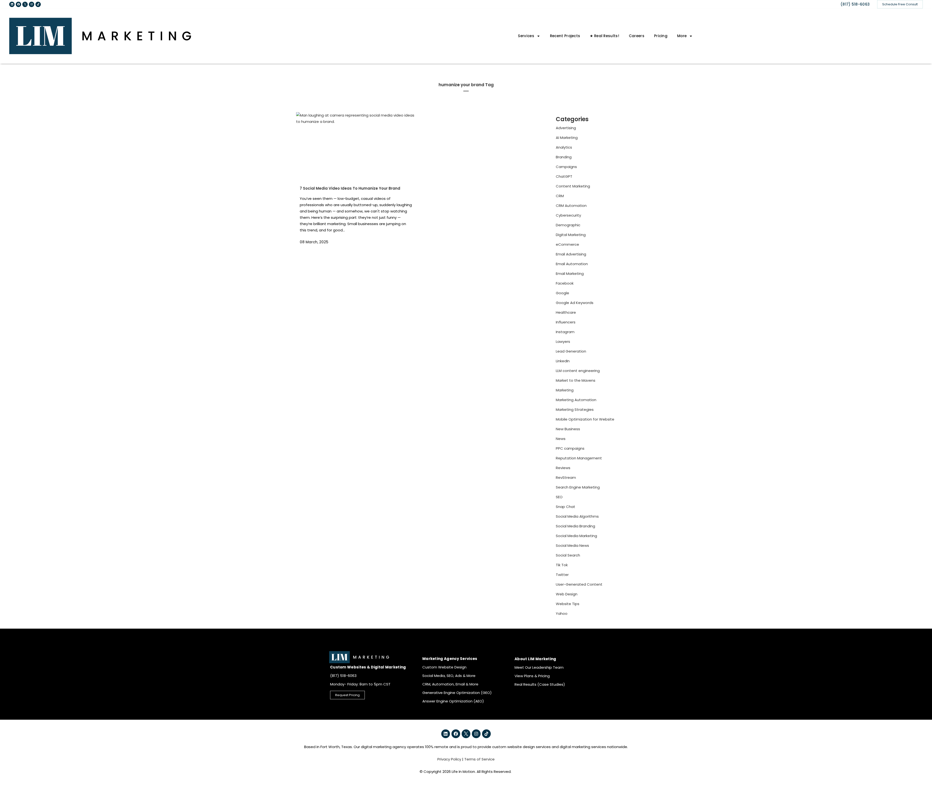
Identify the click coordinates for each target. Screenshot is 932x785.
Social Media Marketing (576, 535)
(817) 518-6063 (855, 4)
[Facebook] (18, 4)
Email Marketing (570, 273)
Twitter (562, 574)
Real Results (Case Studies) (540, 684)
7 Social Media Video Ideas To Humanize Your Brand (350, 188)
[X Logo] (25, 4)
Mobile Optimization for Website (585, 419)
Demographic (568, 225)
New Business (568, 428)
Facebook (565, 283)
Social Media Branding (575, 526)
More (682, 35)
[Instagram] (31, 4)
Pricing (660, 35)
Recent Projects (565, 35)
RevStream (566, 477)
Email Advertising (571, 254)
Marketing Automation (576, 399)
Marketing (565, 390)
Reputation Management (579, 458)
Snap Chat (565, 506)
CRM (560, 195)
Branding (564, 157)
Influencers (565, 322)
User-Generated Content (579, 584)
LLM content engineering (578, 370)
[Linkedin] (12, 4)
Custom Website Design (444, 667)
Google (562, 292)
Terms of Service (479, 759)
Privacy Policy (449, 759)
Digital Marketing (571, 234)
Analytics (564, 147)
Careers (636, 35)
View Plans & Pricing (532, 675)
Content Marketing (573, 186)
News (561, 438)
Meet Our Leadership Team (539, 667)
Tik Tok (562, 564)
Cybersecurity (568, 215)
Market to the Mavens (575, 380)
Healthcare (566, 312)
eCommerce (567, 244)
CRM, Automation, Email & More (450, 684)
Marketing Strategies (575, 409)
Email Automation (572, 263)
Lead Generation (571, 351)
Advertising (566, 127)
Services (526, 35)
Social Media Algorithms (577, 516)
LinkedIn (563, 360)
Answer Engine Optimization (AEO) (453, 701)
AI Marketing (567, 137)
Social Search (568, 555)
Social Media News (572, 545)
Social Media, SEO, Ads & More (448, 675)
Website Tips (567, 603)
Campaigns (566, 166)
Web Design (566, 594)
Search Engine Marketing (578, 487)
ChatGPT (564, 176)
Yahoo (561, 613)
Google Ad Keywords (574, 302)
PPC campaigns (570, 448)
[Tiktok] (38, 4)
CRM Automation (571, 205)
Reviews (563, 467)
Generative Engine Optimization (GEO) (457, 692)
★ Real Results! (604, 35)
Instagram (565, 331)
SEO (559, 496)
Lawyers (563, 341)
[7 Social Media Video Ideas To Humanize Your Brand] (356, 146)
